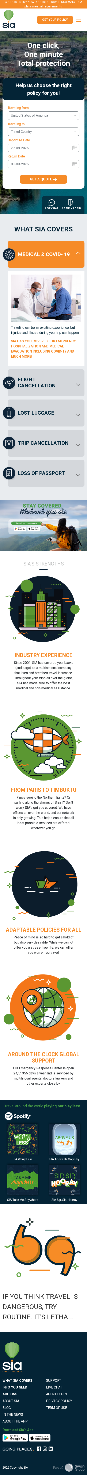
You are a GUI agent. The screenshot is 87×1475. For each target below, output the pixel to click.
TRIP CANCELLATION (43, 443)
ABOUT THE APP (15, 1421)
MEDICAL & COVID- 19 (44, 254)
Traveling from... (19, 108)
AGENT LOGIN (56, 1394)
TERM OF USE (56, 1408)
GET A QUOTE (41, 179)
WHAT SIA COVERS (17, 1381)
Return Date (16, 156)
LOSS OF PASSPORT (41, 473)
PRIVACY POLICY (59, 1401)
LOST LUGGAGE (36, 413)
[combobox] (43, 115)
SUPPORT (53, 1381)
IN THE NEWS (13, 1415)
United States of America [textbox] (29, 115)
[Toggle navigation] (78, 20)
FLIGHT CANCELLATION (37, 383)
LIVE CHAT (54, 1387)
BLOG (7, 1408)
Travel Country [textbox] (21, 132)
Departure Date (19, 140)
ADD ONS (10, 1394)
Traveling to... (17, 124)
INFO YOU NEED (15, 1387)
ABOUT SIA (11, 1401)
